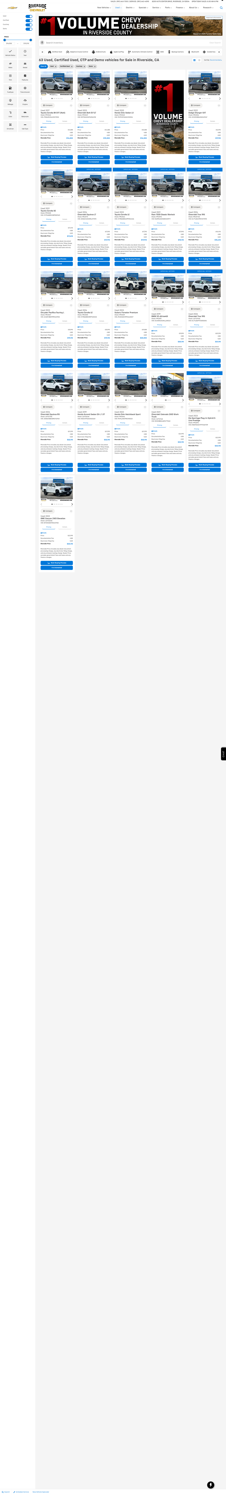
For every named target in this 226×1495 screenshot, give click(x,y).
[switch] (17, 16)
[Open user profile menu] (222, 1)
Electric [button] (129, 8)
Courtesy (6, 24)
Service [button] (155, 8)
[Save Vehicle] (71, 106)
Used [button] (117, 8)
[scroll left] (42, 52)
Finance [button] (179, 8)
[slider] (4, 40)
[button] (221, 7)
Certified (6, 20)
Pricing (48, 121)
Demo (5, 29)
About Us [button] (193, 8)
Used (4, 16)
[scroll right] (218, 52)
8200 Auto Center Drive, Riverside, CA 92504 (170, 1)
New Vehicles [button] (103, 8)
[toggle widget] (210, 1485)
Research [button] (207, 8)
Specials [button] (142, 8)
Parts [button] (167, 8)
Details (64, 121)
